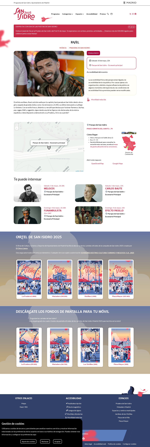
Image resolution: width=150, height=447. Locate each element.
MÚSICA (63, 48)
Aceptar (57, 441)
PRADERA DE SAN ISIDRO (79, 48)
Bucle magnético (74, 407)
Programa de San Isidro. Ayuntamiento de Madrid (31, 3)
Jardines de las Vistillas (123, 414)
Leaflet (77, 171)
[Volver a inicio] (24, 14)
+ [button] (16, 125)
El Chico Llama (22, 248)
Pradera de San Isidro (124, 403)
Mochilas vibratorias (75, 414)
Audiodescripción (74, 403)
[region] (41, 433)
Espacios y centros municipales (123, 410)
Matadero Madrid (124, 407)
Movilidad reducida (74, 417)
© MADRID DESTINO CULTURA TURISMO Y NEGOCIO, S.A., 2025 (107, 253)
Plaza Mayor (123, 421)
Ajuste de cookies (28, 441)
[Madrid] (129, 3)
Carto (82, 171)
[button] (67, 14)
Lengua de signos (74, 410)
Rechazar (45, 441)
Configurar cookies (129, 444)
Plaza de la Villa (124, 417)
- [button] (16, 128)
